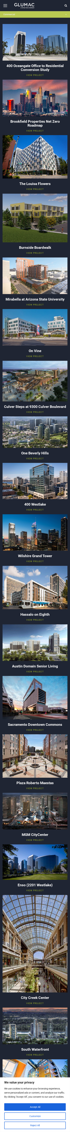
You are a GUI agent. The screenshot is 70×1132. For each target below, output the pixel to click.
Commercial (9, 14)
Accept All (35, 1107)
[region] (35, 1104)
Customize (35, 1116)
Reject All (35, 1125)
